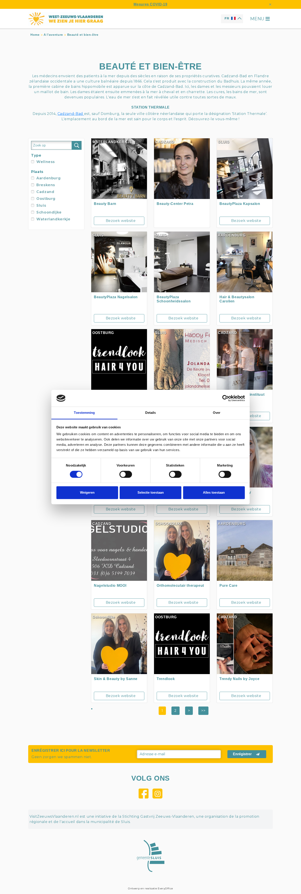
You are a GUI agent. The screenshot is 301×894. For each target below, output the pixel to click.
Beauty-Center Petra (175, 204)
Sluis (41, 205)
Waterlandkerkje (53, 219)
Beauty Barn (105, 204)
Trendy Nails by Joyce (239, 679)
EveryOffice (165, 888)
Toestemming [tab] (84, 413)
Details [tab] (150, 413)
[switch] (125, 474)
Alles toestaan (214, 493)
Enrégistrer (242, 754)
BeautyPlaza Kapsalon (239, 204)
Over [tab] (216, 413)
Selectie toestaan (150, 493)
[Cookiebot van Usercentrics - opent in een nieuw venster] (225, 398)
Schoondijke (49, 212)
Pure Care (228, 585)
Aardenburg (48, 178)
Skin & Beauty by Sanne (115, 679)
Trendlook (166, 679)
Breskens (45, 185)
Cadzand (45, 192)
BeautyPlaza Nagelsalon (116, 297)
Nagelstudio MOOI (110, 585)
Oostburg (46, 199)
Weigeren (87, 493)
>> (203, 710)
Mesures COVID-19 (150, 4)
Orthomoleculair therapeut (180, 585)
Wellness (45, 162)
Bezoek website (121, 221)
